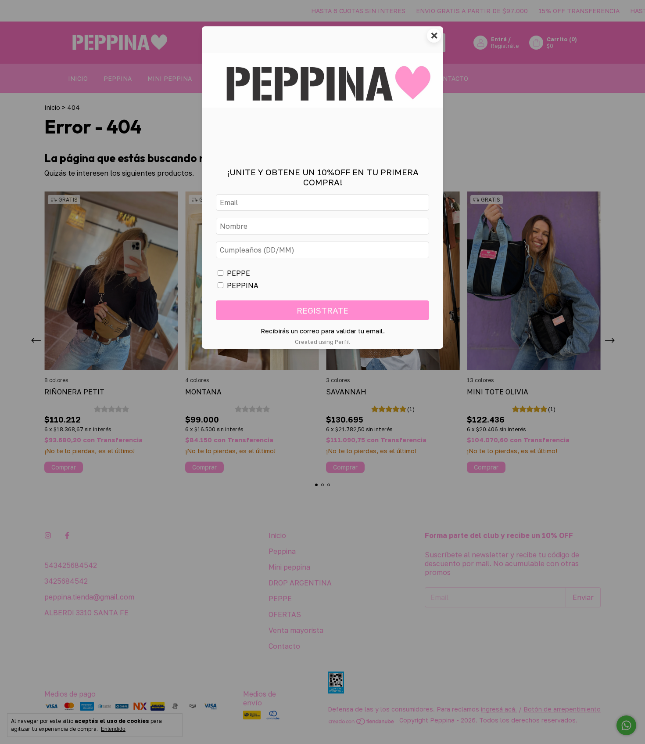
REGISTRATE (322, 310)
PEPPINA (242, 285)
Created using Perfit (323, 341)
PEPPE (238, 273)
